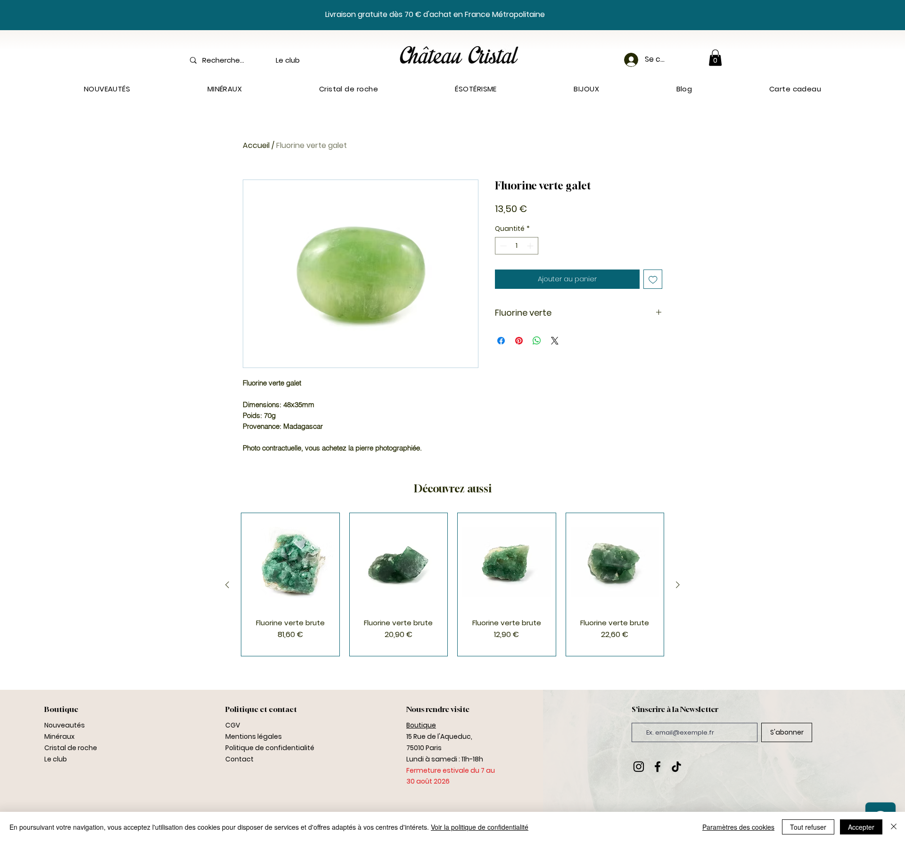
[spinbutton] (516, 245)
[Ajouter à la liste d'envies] (653, 279)
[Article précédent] (227, 584)
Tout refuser (808, 827)
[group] (452, 584)
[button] (715, 57)
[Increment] (531, 245)
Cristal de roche (70, 747)
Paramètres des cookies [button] (738, 827)
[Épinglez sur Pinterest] (519, 340)
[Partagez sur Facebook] (501, 340)
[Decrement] (502, 245)
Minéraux (59, 736)
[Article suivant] (677, 584)
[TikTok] (676, 767)
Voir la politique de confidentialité (479, 827)
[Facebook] (657, 767)
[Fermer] (893, 826)
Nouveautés (64, 725)
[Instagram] (639, 767)
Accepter (861, 827)
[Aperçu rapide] (290, 562)
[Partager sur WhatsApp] (537, 340)
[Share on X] (554, 340)
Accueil (256, 145)
